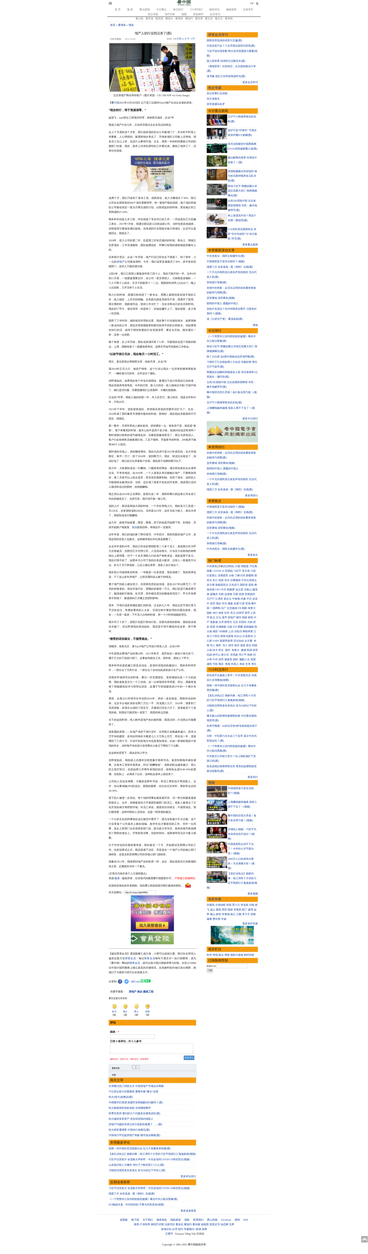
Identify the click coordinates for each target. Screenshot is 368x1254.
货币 (247, 612)
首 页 (118, 9)
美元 (232, 612)
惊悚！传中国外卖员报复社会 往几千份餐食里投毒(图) (140, 1148)
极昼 (117, 878)
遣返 (242, 645)
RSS (246, 1219)
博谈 (131, 25)
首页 (112, 25)
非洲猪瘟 (221, 626)
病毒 (209, 570)
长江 (215, 580)
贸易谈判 (250, 594)
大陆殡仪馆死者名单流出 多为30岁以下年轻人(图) (137, 1170)
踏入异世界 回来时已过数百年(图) (226, 61)
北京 (235, 622)
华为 (224, 603)
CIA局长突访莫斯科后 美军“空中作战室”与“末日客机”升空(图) (242, 234)
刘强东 (243, 622)
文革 (248, 664)
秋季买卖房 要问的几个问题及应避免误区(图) (134, 1113)
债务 (221, 612)
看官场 (149, 18)
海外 (228, 650)
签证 (248, 645)
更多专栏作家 (250, 923)
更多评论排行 (188, 1176)
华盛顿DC (189, 1229)
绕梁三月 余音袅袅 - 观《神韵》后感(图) (132, 1193)
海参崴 (214, 622)
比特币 (240, 612)
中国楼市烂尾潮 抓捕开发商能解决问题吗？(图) (136, 1102)
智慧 (253, 659)
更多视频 (253, 893)
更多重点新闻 (250, 244)
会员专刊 (215, 14)
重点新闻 (144, 9)
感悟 (209, 664)
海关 (236, 645)
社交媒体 (232, 608)
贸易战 (229, 570)
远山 (212, 909)
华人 (212, 645)
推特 (237, 1219)
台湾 (221, 622)
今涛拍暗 (220, 904)
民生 (221, 650)
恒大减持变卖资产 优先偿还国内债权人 (131, 1118)
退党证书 (214, 1224)
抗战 (209, 654)
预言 (221, 664)
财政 (244, 617)
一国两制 (215, 608)
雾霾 (240, 626)
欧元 (212, 617)
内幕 (243, 598)
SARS (216, 640)
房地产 (121, 261)
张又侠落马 (213, 98)
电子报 (135, 1219)
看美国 (159, 18)
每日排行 (178, 9)
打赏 (179, 39)
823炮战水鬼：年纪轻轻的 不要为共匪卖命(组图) (136, 1204)
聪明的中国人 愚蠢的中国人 (222, 303)
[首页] (184, 4)
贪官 (212, 603)
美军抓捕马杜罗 (216, 104)
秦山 (212, 914)
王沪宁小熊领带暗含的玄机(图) (224, 402)
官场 (248, 603)
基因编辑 (249, 626)
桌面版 (124, 1219)
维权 (215, 631)
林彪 (249, 654)
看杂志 (179, 1224)
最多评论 (214, 9)
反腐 (236, 603)
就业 (134, 527)
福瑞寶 (205, 1224)
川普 (237, 566)
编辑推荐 (231, 9)
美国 (241, 594)
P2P (235, 626)
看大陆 (139, 18)
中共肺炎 (212, 566)
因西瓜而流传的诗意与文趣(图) (224, 40)
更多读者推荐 (188, 1210)
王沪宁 (210, 598)
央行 (215, 612)
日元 (218, 617)
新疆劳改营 (226, 640)
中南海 (236, 598)
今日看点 (161, 9)
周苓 (224, 909)
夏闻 (218, 909)
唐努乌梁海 (226, 636)
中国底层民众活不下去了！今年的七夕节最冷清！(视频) (241, 849)
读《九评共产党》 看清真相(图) (225, 318)
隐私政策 (175, 1219)
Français (179, 1233)
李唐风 (237, 909)
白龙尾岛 (248, 636)
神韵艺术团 (157, 1224)
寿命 (242, 664)
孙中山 (216, 654)
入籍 (209, 650)
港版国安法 (221, 584)
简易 (228, 904)
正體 (251, 3)
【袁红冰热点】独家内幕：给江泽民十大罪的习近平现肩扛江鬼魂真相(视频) (152, 1153)
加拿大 (252, 608)
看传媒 (196, 1224)
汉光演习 (234, 584)
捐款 (187, 1219)
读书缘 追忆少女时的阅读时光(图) (226, 76)
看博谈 (179, 18)
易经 (236, 659)
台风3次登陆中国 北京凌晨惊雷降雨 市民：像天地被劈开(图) (242, 205)
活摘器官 (223, 575)
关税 (221, 594)
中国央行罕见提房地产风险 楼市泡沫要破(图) (134, 1135)
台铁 (231, 575)
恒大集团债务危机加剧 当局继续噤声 (130, 1107)
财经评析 (249, 954)
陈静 (230, 909)
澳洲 (243, 650)
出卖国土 (212, 575)
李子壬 (246, 914)
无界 (231, 1224)
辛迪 (223, 919)
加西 (204, 1229)
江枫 (238, 914)
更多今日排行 (250, 418)
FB (239, 608)
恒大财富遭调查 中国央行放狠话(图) (129, 1129)
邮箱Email (211, 966)
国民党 (244, 584)
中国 (116, 102)
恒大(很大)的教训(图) (121, 1097)
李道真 (244, 904)
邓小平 (243, 654)
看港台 (169, 18)
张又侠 (246, 570)
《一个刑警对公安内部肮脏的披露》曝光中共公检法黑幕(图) (143, 1199)
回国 (254, 645)
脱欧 (209, 612)
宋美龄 (234, 654)
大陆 (229, 626)
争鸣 (215, 954)
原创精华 (198, 14)
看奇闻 (229, 18)
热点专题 (153, 14)
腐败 (230, 603)
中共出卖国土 (249, 580)
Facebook (226, 1219)
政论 (221, 954)
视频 (184, 14)
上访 (230, 631)
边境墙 (228, 594)
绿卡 (215, 650)
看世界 (199, 18)
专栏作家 (170, 14)
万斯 (235, 594)
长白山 (238, 636)
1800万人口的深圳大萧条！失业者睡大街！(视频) (241, 863)
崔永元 (227, 598)
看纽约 (189, 18)
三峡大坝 (240, 575)
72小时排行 (196, 9)
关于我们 (148, 1219)
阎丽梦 (231, 589)
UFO (217, 589)
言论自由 (238, 640)
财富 (250, 617)
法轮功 (238, 631)
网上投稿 (212, 1219)
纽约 (180, 1229)
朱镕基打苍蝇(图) (217, 282)
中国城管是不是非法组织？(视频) (226, 261)
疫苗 (221, 580)
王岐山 (248, 589)
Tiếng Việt (190, 1233)
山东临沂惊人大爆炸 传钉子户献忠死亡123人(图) (136, 1164)
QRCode (135, 981)
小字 (193, 39)
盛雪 (250, 909)
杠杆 (227, 612)
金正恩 (239, 589)
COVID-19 (218, 570)
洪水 (227, 580)
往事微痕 (235, 580)
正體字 (169, 1233)
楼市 (238, 617)
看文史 (209, 18)
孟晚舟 (214, 594)
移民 (218, 645)
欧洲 (198, 1229)
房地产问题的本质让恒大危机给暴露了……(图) (135, 1124)
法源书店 (169, 1224)
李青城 (226, 914)
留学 (231, 645)
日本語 (200, 1233)
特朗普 (245, 566)
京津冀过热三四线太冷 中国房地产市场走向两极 (136, 1086)
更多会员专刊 (250, 82)
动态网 (224, 1224)
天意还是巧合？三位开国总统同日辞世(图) (231, 45)
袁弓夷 (210, 584)
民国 (249, 650)
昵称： (114, 1031)
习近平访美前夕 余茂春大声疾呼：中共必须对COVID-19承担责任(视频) (149, 1159)
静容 (218, 914)
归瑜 (251, 904)
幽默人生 (244, 659)
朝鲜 (244, 608)
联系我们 (198, 1219)
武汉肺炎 (228, 566)
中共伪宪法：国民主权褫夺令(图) (226, 256)
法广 (223, 608)
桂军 (255, 650)
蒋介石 (225, 654)
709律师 (223, 631)
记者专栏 (248, 9)
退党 (251, 584)
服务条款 (162, 1219)
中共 (223, 589)
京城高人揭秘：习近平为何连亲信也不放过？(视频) (242, 834)
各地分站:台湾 (169, 1229)
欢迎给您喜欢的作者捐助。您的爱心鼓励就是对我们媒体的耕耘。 (146, 885)
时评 (209, 954)
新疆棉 (250, 575)
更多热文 (253, 554)
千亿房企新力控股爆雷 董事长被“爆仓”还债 (133, 1091)
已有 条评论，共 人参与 (125, 1041)
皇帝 (221, 659)
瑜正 (232, 914)
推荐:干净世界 (142, 1224)
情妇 (218, 603)
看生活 (219, 18)
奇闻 (227, 664)
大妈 (249, 622)
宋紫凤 (210, 904)
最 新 (130, 9)
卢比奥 (253, 566)
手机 (215, 664)
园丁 (244, 909)
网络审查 (248, 631)
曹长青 (216, 919)
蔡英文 (228, 622)
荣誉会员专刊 (218, 35)
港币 (224, 617)
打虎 (242, 603)
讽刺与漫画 (236, 954)
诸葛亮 (228, 659)
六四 (253, 570)
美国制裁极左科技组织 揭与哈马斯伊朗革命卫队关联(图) (242, 176)
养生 (253, 664)
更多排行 (253, 777)
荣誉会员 (130, 958)
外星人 (235, 664)
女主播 (249, 640)
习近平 (237, 570)
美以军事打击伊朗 (217, 93)
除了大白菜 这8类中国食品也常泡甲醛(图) (230, 356)
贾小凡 (236, 904)
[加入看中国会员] (152, 930)
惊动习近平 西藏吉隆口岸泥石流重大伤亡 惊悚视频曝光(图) (242, 191)
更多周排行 (251, 495)
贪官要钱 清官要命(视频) (221, 297)
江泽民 (219, 598)
